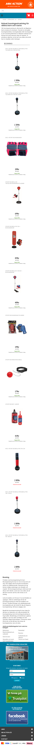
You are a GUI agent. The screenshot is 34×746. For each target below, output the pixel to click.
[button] (31, 4)
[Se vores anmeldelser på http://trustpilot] (17, 696)
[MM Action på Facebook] (17, 717)
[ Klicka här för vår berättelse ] (17, 660)
